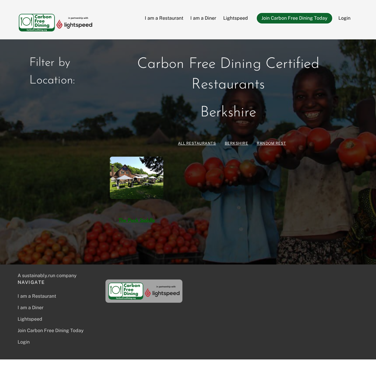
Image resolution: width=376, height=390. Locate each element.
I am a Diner (203, 18)
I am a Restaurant (164, 18)
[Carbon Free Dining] (55, 28)
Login (344, 18)
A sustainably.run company (47, 275)
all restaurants (197, 143)
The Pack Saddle (136, 220)
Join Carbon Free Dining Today (294, 18)
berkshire (236, 143)
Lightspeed (235, 18)
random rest (271, 143)
